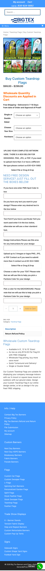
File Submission (11, 427)
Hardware (8, 137)
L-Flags (7, 483)
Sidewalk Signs (11, 548)
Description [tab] (10, 329)
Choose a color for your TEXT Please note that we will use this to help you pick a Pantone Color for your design (22, 275)
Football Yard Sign (12, 555)
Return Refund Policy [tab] (15, 334)
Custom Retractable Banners (17, 530)
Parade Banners (11, 462)
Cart (30, 2)
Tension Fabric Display (14, 524)
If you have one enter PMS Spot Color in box (21, 190)
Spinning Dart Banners (14, 486)
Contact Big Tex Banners (15, 415)
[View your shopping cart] (42, 26)
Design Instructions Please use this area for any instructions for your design (21, 242)
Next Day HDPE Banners (15, 452)
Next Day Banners (12, 448)
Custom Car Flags (12, 476)
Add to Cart (30, 308)
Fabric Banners (11, 458)
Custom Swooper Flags (14, 479)
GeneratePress (22, 567)
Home (5, 32)
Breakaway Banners (13, 455)
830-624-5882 (26, 5)
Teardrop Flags (16, 32)
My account (19, 2)
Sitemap (8, 434)
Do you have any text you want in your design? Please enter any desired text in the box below (21, 205)
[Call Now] (40, 566)
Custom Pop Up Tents (14, 534)
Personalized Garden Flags (16, 489)
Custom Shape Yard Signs (15, 551)
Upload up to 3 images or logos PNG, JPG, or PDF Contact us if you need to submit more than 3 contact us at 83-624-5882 (22, 257)
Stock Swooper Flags (13, 499)
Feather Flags (10, 506)
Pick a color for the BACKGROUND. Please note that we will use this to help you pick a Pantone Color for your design (22, 292)
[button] (38, 42)
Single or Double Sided (8, 118)
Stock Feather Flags (13, 496)
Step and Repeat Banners (15, 527)
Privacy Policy (10, 418)
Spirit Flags (9, 493)
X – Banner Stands (12, 520)
